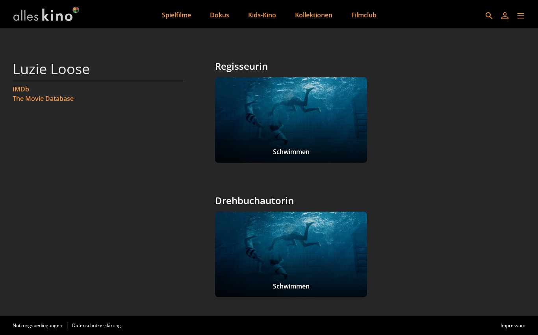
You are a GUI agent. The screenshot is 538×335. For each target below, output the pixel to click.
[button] (521, 16)
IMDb (21, 89)
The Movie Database (43, 98)
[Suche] (489, 16)
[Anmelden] (505, 16)
